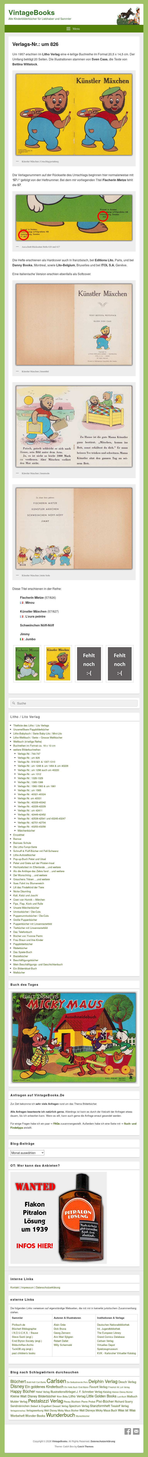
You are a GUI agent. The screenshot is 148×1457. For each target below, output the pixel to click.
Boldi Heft (31, 1382)
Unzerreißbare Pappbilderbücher (31, 729)
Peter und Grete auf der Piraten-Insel (33, 863)
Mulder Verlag (18, 1401)
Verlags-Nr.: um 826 (29, 757)
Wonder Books (35, 1415)
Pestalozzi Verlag (45, 1400)
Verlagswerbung (34, 1410)
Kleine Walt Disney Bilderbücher (33, 1396)
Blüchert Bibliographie (24, 1328)
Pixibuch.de (18, 1324)
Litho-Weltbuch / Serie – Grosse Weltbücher (37, 737)
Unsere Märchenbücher (26, 907)
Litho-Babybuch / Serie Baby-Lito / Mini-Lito (37, 733)
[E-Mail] (136, 1431)
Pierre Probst (88, 1401)
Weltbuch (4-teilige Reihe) (27, 741)
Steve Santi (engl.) (22, 1337)
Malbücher (19, 972)
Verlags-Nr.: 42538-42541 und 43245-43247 (42, 818)
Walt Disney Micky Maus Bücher (61, 1410)
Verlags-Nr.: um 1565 (29, 790)
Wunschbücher (83, 1416)
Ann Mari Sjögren (63, 1337)
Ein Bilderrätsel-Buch (25, 968)
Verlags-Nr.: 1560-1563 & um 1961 (37, 786)
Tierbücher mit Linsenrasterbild (30, 928)
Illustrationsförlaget (63, 1391)
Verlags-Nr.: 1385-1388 (30, 782)
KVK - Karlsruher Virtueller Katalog (116, 1353)
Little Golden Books (101, 1395)
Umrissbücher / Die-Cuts (27, 911)
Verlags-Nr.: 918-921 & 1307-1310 (36, 761)
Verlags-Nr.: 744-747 (29, 753)
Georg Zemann (62, 1333)
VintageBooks (31, 12)
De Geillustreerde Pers (77, 1382)
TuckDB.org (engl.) (22, 1349)
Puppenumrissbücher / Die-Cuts (31, 915)
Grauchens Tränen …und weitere (31, 879)
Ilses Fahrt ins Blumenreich (28, 883)
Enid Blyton (83, 1387)
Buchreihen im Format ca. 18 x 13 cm (34, 745)
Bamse (17, 839)
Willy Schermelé (63, 1345)
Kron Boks (62, 1396)
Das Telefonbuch (22, 932)
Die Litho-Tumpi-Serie (25, 847)
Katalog (107, 1392)
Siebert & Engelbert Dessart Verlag (49, 1406)
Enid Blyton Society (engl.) (27, 1341)
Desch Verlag (127, 1382)
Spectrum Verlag (79, 1406)
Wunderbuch (60, 1414)
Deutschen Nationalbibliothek (113, 1324)
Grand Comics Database (110, 1337)
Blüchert (18, 1381)
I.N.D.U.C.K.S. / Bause (25, 1333)
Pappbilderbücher (23, 944)
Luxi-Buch (121, 1396)
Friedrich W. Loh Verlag (119, 1387)
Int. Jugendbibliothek (108, 1328)
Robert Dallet (61, 1341)
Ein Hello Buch (71, 1387)
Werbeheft (17, 1415)
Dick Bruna (60, 1328)
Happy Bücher (22, 1391)
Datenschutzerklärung (48, 1287)
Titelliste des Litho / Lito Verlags (31, 725)
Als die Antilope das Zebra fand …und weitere (38, 871)
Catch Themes (85, 1446)
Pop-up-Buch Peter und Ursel (29, 859)
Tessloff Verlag (120, 1406)
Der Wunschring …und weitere (30, 875)
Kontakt (14, 1287)
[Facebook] (127, 1431)
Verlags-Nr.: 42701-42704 (32, 822)
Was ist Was (126, 1410)
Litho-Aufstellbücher (24, 855)
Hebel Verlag (43, 1392)
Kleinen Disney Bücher (122, 1391)
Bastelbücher (20, 956)
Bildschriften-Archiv (23, 1345)
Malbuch (132, 1396)
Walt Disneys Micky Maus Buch (98, 1410)
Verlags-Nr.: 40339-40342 (32, 802)
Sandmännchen (20, 1406)
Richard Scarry (124, 1401)
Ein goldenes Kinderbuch (44, 1386)
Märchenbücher (26, 830)
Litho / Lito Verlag (25, 716)
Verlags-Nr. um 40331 (30, 798)
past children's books (23, 1353)
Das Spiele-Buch (22, 952)
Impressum (27, 1287)
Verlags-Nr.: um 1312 (29, 774)
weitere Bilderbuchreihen (26, 749)
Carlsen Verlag (105, 1341)
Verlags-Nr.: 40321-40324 (32, 794)
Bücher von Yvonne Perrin (28, 936)
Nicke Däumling (22, 891)
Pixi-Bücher (105, 1401)
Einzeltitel (18, 835)
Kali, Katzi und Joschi (25, 895)
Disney (17, 1386)
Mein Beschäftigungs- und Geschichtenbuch (38, 964)
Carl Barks (41, 1382)
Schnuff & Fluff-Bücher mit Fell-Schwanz (36, 851)
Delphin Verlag (103, 1381)
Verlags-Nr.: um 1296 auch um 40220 (38, 770)
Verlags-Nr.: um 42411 (30, 810)
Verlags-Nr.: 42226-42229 (32, 806)
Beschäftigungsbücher (25, 960)
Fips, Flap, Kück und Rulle (28, 903)
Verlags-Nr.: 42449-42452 (32, 814)
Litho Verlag (77, 1396)
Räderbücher (20, 948)
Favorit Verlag (98, 1387)
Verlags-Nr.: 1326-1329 (30, 778)
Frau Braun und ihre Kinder (28, 940)
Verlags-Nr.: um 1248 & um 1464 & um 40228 (43, 766)
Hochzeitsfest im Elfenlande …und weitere (37, 867)
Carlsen (56, 1380)
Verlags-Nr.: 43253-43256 (32, 826)
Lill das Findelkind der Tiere (28, 887)
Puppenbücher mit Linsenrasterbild (32, 924)
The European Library (109, 1333)
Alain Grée (60, 1324)
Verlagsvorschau (17, 1410)
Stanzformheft (100, 1405)
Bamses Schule (22, 843)
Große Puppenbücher (25, 920)
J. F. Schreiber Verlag (89, 1392)
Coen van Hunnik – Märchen (29, 899)
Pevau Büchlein (72, 1401)
